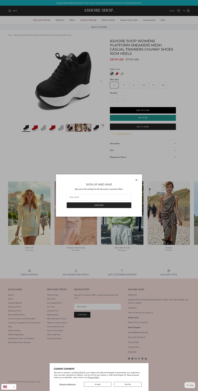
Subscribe (99, 205)
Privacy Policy (93, 377)
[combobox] (8, 387)
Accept (97, 384)
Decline (128, 384)
